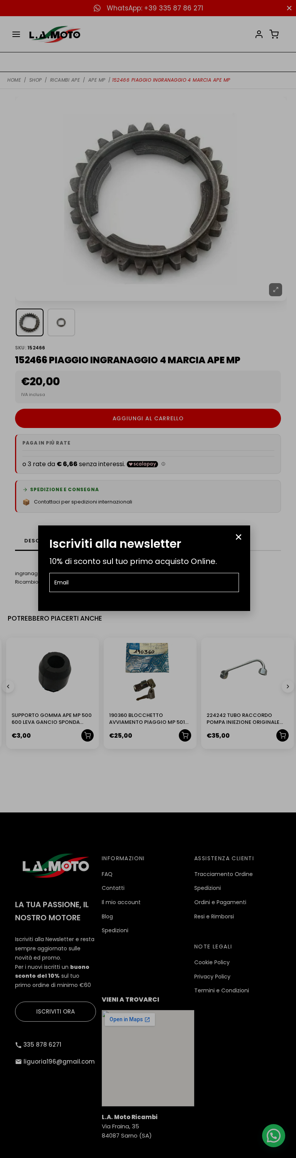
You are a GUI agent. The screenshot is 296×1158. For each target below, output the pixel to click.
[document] (148, 579)
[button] (238, 537)
